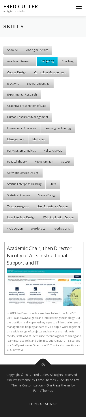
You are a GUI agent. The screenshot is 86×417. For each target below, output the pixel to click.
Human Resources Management (27, 117)
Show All (12, 50)
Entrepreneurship (38, 83)
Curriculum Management (49, 72)
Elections (13, 83)
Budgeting (47, 61)
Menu (78, 8)
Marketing (38, 139)
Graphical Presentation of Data (26, 106)
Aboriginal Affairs (37, 50)
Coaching (67, 61)
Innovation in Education (22, 128)
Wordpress (38, 228)
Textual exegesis (18, 206)
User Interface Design (21, 217)
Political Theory (17, 161)
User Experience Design (52, 206)
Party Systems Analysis (21, 150)
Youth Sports (61, 228)
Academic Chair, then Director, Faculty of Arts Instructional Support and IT (40, 255)
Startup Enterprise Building (24, 184)
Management (15, 139)
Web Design (15, 228)
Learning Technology (58, 128)
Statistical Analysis (18, 195)
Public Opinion (44, 161)
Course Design (16, 72)
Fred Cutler (20, 6)
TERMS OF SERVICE (43, 404)
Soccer (65, 161)
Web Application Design (58, 217)
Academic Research (19, 61)
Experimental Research (22, 94)
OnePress (53, 385)
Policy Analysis (53, 150)
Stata (53, 184)
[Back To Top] (43, 364)
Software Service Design (23, 173)
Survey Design (47, 195)
